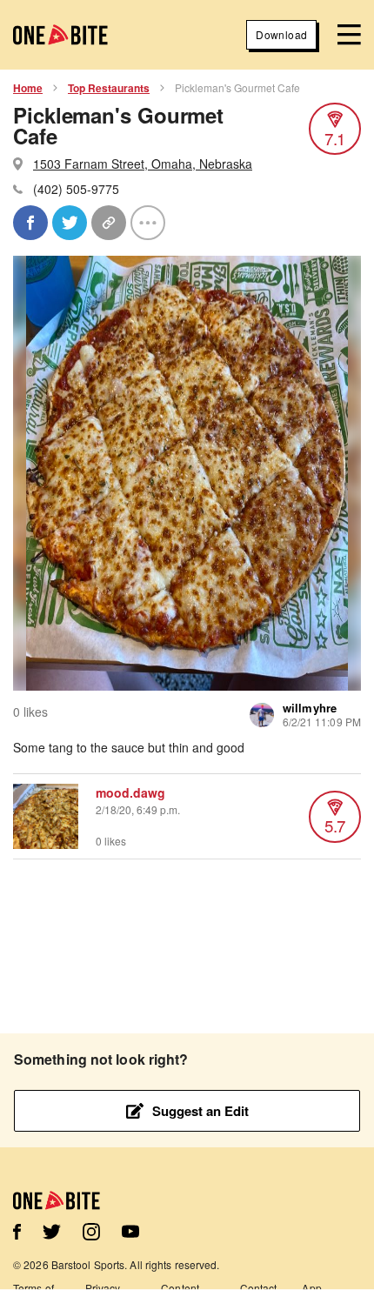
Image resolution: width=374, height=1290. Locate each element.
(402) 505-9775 (76, 188)
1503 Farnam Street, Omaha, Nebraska (142, 163)
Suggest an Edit (200, 1110)
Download (281, 34)
